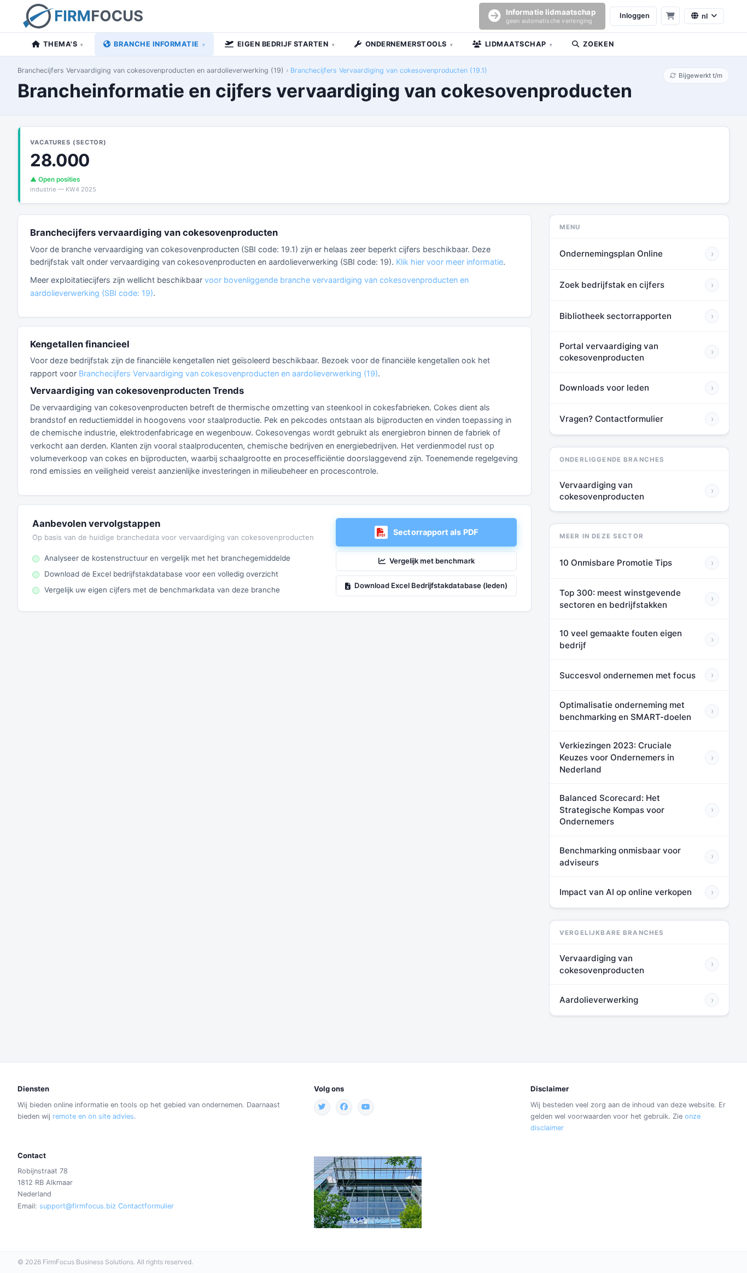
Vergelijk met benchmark (432, 560)
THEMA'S (63, 44)
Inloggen (635, 15)
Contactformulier (146, 1206)
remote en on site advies (93, 1116)
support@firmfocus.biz (77, 1206)
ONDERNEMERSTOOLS (409, 44)
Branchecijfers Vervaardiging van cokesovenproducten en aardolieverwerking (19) (150, 70)
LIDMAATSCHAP (519, 44)
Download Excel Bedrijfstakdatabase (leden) (430, 585)
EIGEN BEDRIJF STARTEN (286, 44)
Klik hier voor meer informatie (449, 261)
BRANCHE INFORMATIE (159, 44)
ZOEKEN (598, 44)
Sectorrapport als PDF (435, 532)
